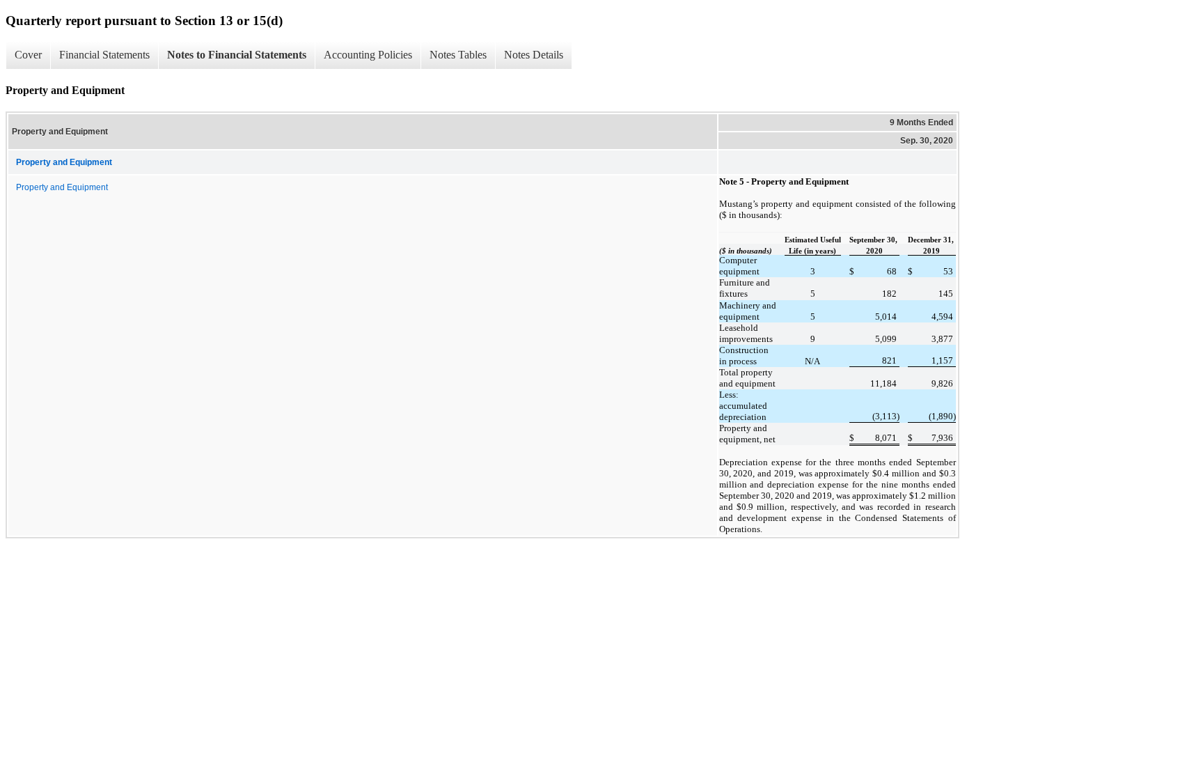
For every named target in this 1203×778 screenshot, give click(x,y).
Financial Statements (104, 55)
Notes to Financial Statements (236, 55)
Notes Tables (458, 55)
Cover (28, 55)
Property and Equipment (62, 187)
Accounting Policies (368, 55)
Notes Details (533, 55)
